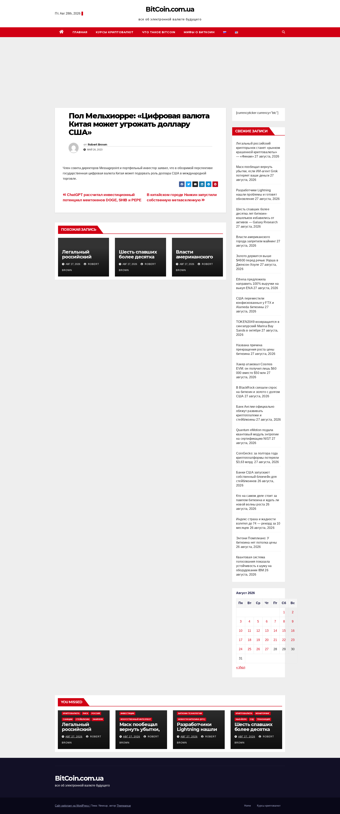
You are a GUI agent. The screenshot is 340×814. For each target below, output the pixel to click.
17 (240, 640)
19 (258, 640)
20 (267, 640)
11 (249, 630)
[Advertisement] (170, 66)
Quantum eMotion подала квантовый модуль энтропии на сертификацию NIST (257, 434)
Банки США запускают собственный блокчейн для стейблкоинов (256, 477)
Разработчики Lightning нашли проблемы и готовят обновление (256, 195)
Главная (80, 32)
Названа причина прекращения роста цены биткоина (255, 349)
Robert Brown (97, 144)
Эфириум (98, 719)
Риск (85, 713)
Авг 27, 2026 (74, 736)
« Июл (240, 667)
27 (267, 649)
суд (252, 719)
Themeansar (124, 805)
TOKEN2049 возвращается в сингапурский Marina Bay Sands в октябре (257, 326)
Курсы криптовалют (114, 32)
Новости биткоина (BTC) (191, 719)
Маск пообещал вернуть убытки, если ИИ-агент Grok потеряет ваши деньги (257, 171)
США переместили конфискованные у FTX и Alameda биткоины (255, 303)
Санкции (67, 719)
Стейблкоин (82, 719)
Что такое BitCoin (158, 32)
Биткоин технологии (190, 713)
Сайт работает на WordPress (72, 805)
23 (293, 640)
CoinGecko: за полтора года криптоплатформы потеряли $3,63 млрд (257, 458)
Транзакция (263, 719)
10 (240, 630)
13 (267, 630)
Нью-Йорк (241, 719)
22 (284, 640)
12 (258, 630)
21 (275, 640)
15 (284, 630)
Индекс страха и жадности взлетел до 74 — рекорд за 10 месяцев (258, 523)
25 (249, 649)
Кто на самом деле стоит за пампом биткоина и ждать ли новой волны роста (257, 500)
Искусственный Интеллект (136, 719)
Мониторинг (263, 713)
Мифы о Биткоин (199, 32)
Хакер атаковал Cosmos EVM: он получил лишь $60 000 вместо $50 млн (256, 368)
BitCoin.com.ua (170, 9)
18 (249, 640)
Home (247, 805)
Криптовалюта (71, 713)
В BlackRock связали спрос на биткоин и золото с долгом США (258, 392)
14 (275, 630)
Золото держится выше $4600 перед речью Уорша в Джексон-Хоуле (257, 260)
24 (240, 649)
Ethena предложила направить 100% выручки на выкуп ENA (257, 284)
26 (258, 649)
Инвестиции (127, 713)
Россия (95, 713)
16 (293, 630)
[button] (283, 32)
